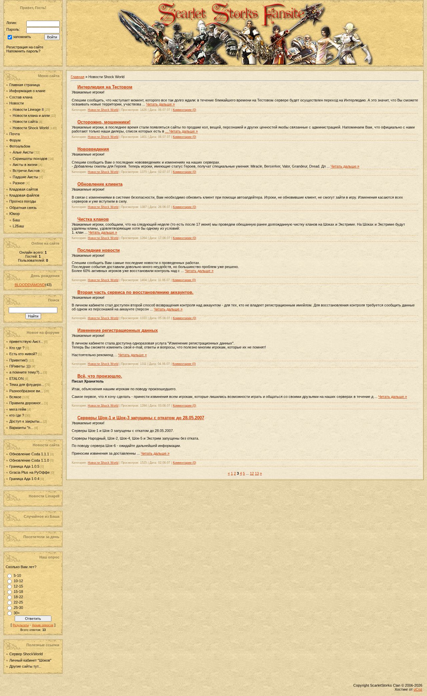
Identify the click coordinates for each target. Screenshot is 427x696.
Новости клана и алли (31, 115)
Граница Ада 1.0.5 (24, 466)
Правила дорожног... (26, 403)
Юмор (14, 214)
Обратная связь (23, 208)
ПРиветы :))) (20, 366)
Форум (15, 140)
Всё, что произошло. (99, 376)
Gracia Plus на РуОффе (30, 472)
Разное (19, 183)
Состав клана (20, 97)
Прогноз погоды (22, 201)
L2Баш (18, 226)
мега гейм (17, 409)
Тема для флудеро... (26, 385)
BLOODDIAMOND (30, 285)
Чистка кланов (93, 219)
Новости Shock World (31, 128)
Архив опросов (42, 625)
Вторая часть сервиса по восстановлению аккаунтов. (135, 292)
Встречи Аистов (26, 171)
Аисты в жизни (25, 165)
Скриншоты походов (30, 159)
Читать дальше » (160, 104)
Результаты (21, 625)
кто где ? (16, 415)
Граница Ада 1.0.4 (24, 479)
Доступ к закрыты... (25, 421)
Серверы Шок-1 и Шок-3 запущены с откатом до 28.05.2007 (140, 417)
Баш (16, 220)
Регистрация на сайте (24, 47)
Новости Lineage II (28, 109)
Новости (16, 103)
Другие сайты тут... (25, 666)
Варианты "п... (21, 428)
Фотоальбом (19, 146)
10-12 (18, 581)
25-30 (18, 608)
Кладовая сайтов (23, 189)
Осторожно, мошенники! (103, 122)
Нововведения (93, 149)
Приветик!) (18, 360)
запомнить (22, 37)
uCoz (418, 689)
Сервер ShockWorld (26, 654)
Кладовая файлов (24, 195)
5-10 (17, 575)
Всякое (15, 397)
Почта (14, 134)
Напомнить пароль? (23, 51)
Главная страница (24, 85)
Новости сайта (25, 122)
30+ (17, 613)
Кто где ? (16, 348)
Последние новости (98, 250)
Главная (77, 77)
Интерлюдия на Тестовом (104, 86)
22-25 (18, 602)
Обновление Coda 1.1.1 (29, 454)
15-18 (18, 592)
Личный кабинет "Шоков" (30, 660)
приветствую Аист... (26, 341)
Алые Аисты (23, 152)
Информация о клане (27, 91)
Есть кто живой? (23, 354)
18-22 (18, 597)
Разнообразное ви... (26, 391)
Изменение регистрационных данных (117, 330)
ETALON (16, 379)
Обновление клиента (99, 184)
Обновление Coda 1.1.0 (29, 460)
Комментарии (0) (184, 109)
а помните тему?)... (25, 372)
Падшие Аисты (25, 177)
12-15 (18, 586)
